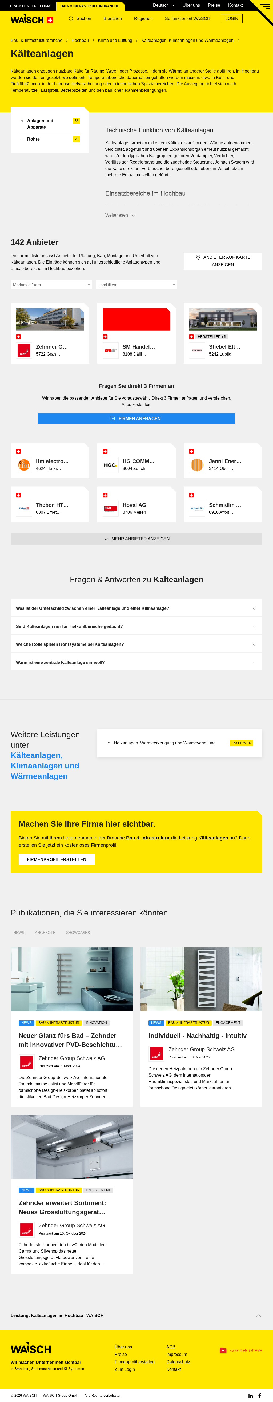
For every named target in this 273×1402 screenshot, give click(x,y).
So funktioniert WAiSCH (187, 18)
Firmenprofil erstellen (56, 859)
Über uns (191, 5)
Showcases (78, 932)
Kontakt (235, 5)
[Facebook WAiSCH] (259, 1395)
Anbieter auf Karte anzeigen (227, 261)
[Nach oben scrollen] (258, 1315)
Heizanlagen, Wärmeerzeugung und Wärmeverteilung (182, 743)
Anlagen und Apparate (52, 123)
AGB (170, 1347)
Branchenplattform (30, 6)
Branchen (112, 18)
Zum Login (125, 1369)
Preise (214, 5)
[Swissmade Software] (240, 1350)
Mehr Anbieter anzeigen (140, 539)
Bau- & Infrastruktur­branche (90, 6)
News (18, 932)
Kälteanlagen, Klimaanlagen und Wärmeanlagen (45, 765)
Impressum (176, 1354)
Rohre (52, 139)
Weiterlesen (116, 215)
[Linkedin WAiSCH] (250, 1395)
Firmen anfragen (139, 418)
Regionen (143, 18)
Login (231, 18)
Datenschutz (178, 1362)
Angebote (45, 932)
